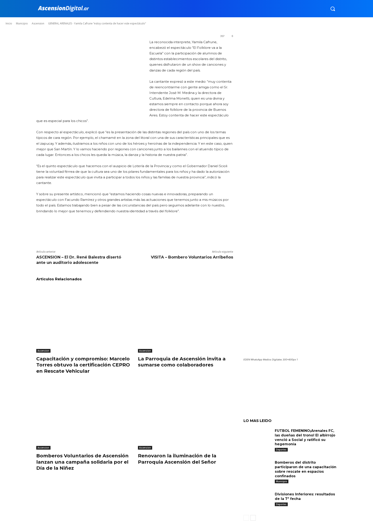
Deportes (281, 449)
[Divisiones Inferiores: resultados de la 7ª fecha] (257, 501)
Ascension (43, 350)
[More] (140, 231)
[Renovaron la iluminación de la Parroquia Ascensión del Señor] (185, 416)
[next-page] (253, 518)
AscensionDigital (31, 19)
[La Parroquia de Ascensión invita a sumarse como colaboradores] (185, 319)
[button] (333, 9)
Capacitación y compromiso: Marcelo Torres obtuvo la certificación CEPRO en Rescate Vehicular (83, 365)
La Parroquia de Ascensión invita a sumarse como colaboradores (182, 362)
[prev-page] (246, 518)
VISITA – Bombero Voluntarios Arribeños (192, 257)
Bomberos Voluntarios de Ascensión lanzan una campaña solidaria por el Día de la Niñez (82, 462)
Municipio (281, 481)
